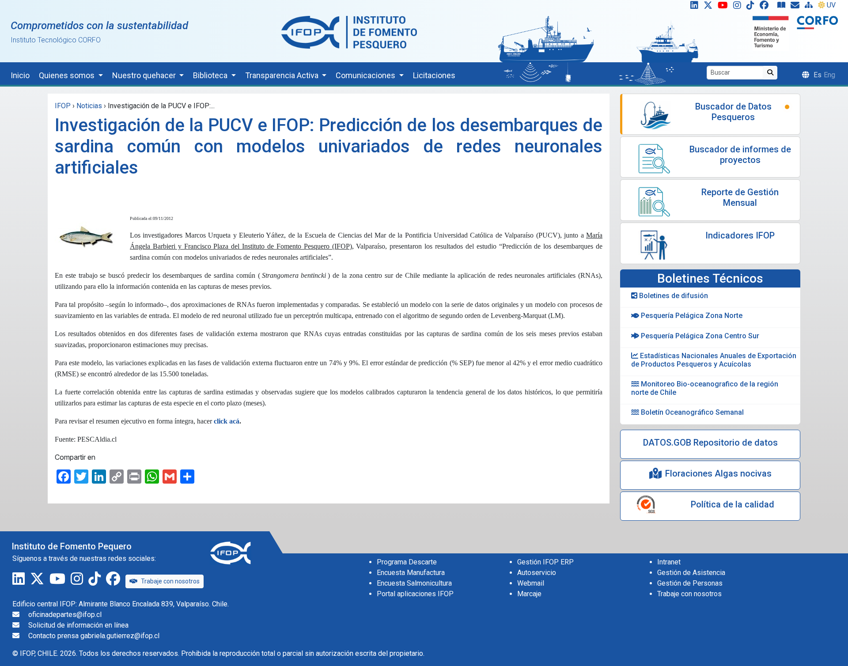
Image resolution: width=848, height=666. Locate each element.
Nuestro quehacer (145, 75)
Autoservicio (536, 572)
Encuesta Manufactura (411, 572)
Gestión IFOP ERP (545, 562)
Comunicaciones (366, 75)
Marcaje (529, 594)
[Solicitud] (797, 7)
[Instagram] (739, 7)
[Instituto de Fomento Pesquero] (349, 32)
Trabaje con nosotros (170, 581)
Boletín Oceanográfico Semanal (691, 412)
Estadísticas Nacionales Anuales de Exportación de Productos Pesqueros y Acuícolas (713, 360)
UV (831, 5)
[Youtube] (724, 7)
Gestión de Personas (690, 583)
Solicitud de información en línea (78, 625)
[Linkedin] (692, 7)
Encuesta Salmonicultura (414, 583)
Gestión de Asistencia (691, 572)
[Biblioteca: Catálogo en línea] (783, 7)
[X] (710, 7)
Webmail (530, 583)
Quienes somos (67, 75)
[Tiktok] (752, 7)
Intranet (669, 562)
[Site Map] (810, 7)
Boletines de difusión (672, 295)
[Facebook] (768, 7)
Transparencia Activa (282, 75)
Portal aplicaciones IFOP (415, 594)
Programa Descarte (407, 562)
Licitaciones (434, 75)
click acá (226, 421)
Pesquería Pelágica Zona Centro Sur (699, 336)
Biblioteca (211, 75)
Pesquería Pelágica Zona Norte (690, 315)
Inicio (20, 75)
